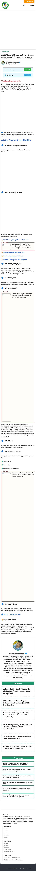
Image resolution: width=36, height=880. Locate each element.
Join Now (27, 70)
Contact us (6, 845)
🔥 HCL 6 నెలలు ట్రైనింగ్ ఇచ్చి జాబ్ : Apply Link (12, 256)
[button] (24, 5)
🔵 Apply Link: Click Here (11, 614)
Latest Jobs (6, 829)
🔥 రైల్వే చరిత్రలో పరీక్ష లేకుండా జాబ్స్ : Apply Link (12, 252)
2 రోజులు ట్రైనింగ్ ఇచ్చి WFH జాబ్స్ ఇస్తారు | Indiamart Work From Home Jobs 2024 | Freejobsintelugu (22, 295)
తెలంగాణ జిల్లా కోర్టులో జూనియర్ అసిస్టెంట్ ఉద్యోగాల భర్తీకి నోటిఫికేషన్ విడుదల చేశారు (17, 789)
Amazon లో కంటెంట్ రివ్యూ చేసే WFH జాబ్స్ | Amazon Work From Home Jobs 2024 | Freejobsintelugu (23, 474)
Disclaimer (6, 847)
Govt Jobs (6, 831)
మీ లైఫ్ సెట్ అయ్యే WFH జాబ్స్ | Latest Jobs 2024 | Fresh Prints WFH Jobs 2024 (17, 747)
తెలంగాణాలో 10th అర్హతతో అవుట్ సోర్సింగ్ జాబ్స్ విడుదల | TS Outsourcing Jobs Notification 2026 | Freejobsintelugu (15, 764)
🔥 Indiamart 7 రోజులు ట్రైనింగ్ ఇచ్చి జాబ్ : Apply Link (14, 259)
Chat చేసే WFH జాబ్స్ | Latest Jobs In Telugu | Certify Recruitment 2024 (17, 737)
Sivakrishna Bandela (13, 62)
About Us (6, 843)
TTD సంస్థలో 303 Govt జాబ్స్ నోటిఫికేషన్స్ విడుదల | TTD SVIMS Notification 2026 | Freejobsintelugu (16, 776)
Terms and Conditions (9, 851)
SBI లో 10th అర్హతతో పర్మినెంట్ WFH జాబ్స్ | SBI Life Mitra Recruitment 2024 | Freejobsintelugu (17, 726)
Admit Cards (7, 835)
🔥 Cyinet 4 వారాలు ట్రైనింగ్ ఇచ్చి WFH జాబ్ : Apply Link (14, 240)
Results (6, 837)
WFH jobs (6, 52)
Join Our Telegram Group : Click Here (16, 140)
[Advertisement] (18, 31)
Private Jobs (7, 833)
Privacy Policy (7, 849)
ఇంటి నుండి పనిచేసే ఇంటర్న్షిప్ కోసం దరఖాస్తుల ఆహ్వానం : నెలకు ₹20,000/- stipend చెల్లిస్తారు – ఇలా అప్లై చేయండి (21, 245)
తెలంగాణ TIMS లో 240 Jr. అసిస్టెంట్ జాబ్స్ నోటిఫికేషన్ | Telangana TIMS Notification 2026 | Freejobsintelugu (17, 770)
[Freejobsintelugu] (5, 5)
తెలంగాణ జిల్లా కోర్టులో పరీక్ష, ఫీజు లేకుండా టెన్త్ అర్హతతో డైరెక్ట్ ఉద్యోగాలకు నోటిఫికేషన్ (17, 783)
